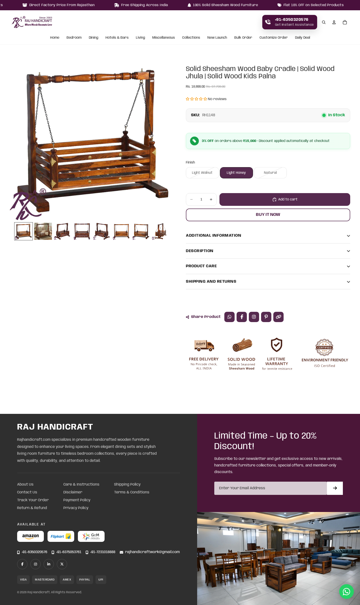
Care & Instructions (81, 485)
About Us (25, 485)
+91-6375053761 (68, 552)
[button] (196, 99)
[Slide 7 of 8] (141, 231)
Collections (191, 38)
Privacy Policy (75, 508)
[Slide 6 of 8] (121, 231)
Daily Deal (302, 38)
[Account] (334, 22)
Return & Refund (32, 508)
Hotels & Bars (117, 38)
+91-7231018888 (102, 552)
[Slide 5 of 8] (102, 231)
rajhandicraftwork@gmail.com (152, 552)
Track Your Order (33, 500)
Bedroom (74, 38)
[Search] (323, 22)
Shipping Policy (127, 485)
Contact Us (27, 492)
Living (140, 38)
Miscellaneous (163, 38)
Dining (93, 38)
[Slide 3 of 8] (63, 231)
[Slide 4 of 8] (82, 231)
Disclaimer (72, 492)
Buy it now (268, 214)
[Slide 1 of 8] (23, 231)
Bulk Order (243, 38)
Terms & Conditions (131, 492)
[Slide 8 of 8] (160, 231)
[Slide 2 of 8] (43, 231)
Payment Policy (76, 500)
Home (54, 38)
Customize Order (274, 38)
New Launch (217, 38)
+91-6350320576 (34, 552)
